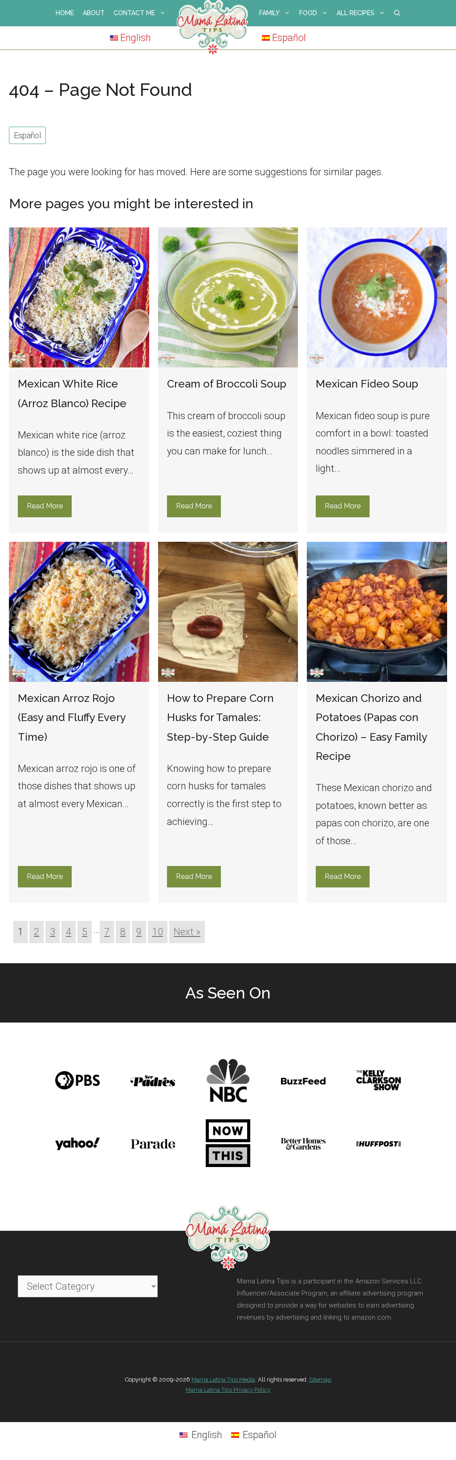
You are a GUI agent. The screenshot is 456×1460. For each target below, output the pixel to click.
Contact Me (134, 12)
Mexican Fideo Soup (367, 383)
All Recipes (356, 12)
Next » (187, 931)
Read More (45, 506)
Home (65, 12)
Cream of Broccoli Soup (226, 383)
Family (269, 12)
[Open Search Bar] (397, 13)
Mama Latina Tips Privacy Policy (228, 1389)
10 (157, 931)
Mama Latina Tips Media (223, 1379)
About (94, 12)
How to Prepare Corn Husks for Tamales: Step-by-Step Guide (220, 717)
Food (308, 12)
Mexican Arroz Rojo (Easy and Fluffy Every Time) (72, 717)
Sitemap (320, 1379)
